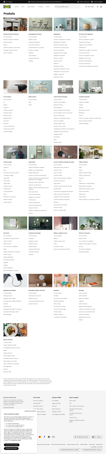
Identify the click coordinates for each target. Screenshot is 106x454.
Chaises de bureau (7, 42)
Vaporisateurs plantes (84, 251)
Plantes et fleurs (7, 243)
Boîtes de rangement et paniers (86, 39)
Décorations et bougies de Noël (11, 238)
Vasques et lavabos (33, 208)
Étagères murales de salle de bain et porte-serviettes (39, 188)
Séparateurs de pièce (59, 66)
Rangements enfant (58, 77)
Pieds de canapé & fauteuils (85, 121)
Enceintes (5, 303)
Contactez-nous (73, 417)
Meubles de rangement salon (60, 45)
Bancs (80, 180)
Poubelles (56, 295)
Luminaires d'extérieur (34, 58)
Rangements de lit (7, 118)
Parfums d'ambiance (8, 268)
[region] (19, 431)
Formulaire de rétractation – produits (76, 409)
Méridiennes (82, 113)
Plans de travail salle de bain (35, 205)
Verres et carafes (58, 172)
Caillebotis (31, 53)
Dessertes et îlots (58, 61)
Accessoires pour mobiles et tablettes (12, 301)
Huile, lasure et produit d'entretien (87, 311)
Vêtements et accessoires (9, 196)
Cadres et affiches (7, 241)
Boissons (5, 369)
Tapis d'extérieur (32, 55)
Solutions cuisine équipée (60, 102)
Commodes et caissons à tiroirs (61, 47)
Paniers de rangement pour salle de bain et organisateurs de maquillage (39, 178)
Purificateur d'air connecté (35, 295)
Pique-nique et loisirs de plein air (61, 167)
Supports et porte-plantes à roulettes (88, 243)
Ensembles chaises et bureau (10, 50)
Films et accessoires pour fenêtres (62, 249)
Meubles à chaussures (59, 74)
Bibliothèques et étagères (60, 42)
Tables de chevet (7, 115)
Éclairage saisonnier (33, 241)
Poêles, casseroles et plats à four (61, 194)
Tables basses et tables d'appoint (87, 183)
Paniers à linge (57, 303)
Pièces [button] (23, 6)
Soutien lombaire (7, 202)
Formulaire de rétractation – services (76, 413)
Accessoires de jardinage (84, 249)
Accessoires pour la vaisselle (60, 204)
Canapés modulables (84, 123)
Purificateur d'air (7, 306)
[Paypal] (44, 437)
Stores (55, 243)
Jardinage (31, 61)
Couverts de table (58, 175)
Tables (80, 167)
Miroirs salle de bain (33, 191)
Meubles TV (56, 63)
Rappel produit (99, 444)
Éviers (55, 139)
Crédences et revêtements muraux (62, 118)
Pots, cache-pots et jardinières (10, 246)
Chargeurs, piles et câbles (9, 298)
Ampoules (31, 254)
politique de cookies (16, 440)
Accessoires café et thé (59, 180)
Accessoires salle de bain (84, 63)
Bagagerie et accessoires (85, 58)
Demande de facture (38, 406)
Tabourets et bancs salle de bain (36, 182)
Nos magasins (55, 400)
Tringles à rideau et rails (59, 241)
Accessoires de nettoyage (60, 309)
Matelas (5, 105)
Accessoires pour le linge (59, 306)
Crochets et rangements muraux (86, 55)
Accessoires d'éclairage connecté (11, 311)
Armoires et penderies (59, 50)
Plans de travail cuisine (59, 115)
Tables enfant (82, 194)
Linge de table (6, 183)
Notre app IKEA (36, 403)
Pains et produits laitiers (9, 355)
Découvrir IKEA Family (8, 407)
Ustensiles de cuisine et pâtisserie (62, 196)
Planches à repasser (58, 314)
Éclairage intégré (32, 246)
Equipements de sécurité (84, 317)
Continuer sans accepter (30, 411)
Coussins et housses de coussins (11, 172)
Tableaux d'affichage (8, 257)
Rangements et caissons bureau (61, 71)
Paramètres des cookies (11, 448)
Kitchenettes (57, 137)
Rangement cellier (58, 134)
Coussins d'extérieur (8, 191)
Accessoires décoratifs (8, 259)
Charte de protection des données (58, 444)
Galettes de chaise (7, 199)
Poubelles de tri (82, 47)
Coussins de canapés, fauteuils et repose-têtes (90, 118)
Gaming (5, 45)
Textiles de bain (7, 188)
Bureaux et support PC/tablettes (11, 39)
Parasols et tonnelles (34, 50)
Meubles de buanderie (59, 301)
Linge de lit (6, 107)
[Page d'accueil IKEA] (7, 6)
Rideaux (55, 238)
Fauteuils (81, 107)
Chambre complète (7, 131)
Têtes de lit (6, 121)
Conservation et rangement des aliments (88, 66)
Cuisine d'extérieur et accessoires (36, 47)
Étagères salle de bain (34, 172)
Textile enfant (6, 180)
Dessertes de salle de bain (35, 185)
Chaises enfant (82, 196)
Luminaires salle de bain (34, 202)
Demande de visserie (38, 409)
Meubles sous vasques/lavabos (36, 170)
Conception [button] (40, 6)
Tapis (4, 170)
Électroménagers (58, 107)
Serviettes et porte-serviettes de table (63, 186)
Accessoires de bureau (84, 53)
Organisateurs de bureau (84, 42)
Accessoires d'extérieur (34, 45)
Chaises (80, 170)
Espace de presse (56, 409)
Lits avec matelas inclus (9, 126)
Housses (81, 115)
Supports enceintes (33, 303)
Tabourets (81, 178)
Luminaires (31, 238)
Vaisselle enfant (57, 188)
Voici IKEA (54, 406)
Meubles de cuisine (58, 105)
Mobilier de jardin (33, 39)
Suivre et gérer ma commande (76, 406)
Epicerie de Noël (7, 371)
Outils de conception (38, 400)
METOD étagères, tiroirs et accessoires (63, 113)
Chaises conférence (8, 53)
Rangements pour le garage (60, 53)
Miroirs (5, 249)
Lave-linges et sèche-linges (60, 317)
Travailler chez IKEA (56, 411)
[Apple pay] (53, 437)
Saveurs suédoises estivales (10, 345)
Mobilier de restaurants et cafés (86, 188)
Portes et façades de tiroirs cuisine (62, 110)
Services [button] (48, 6)
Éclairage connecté (33, 243)
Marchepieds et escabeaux (85, 186)
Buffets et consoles (58, 58)
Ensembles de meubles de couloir (61, 69)
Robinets (81, 319)
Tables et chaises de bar (84, 175)
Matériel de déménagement (85, 61)
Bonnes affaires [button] (31, 6)
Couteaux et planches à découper (62, 199)
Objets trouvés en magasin (39, 414)
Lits (4, 102)
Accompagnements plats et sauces (11, 347)
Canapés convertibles (84, 102)
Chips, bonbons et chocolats (10, 361)
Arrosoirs (81, 246)
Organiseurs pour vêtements (85, 45)
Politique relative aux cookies (73, 444)
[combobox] (67, 6)
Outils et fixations (83, 303)
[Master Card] (40, 437)
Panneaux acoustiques (84, 314)
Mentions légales (84, 444)
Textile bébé (6, 178)
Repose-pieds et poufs (84, 110)
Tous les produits (7, 37)
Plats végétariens (7, 366)
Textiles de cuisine (7, 186)
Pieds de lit (6, 123)
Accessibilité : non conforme (97, 447)
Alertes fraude (92, 444)
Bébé (30, 102)
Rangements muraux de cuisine (61, 131)
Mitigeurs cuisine (58, 142)
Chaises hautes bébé (84, 191)
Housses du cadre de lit (8, 129)
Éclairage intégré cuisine (59, 123)
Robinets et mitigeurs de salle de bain (37, 210)
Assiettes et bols (58, 170)
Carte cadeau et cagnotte (39, 411)
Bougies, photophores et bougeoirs (11, 251)
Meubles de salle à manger (85, 172)
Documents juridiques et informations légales (40, 444)
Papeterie (5, 262)
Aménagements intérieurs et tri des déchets (64, 129)
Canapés (81, 105)
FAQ (70, 403)
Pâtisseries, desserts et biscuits (10, 358)
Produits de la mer (7, 353)
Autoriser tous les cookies (12, 444)
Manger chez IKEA (56, 403)
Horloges (5, 265)
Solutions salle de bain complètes (36, 167)
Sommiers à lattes (7, 113)
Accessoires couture (58, 246)
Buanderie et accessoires (34, 197)
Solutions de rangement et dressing (62, 39)
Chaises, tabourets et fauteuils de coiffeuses (89, 199)
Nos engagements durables (58, 414)
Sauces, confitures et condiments (11, 363)
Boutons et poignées (59, 121)
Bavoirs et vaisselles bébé (60, 210)
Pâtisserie (56, 202)
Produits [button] (17, 6)
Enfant (30, 105)
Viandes (5, 350)
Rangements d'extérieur (34, 42)
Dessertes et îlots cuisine (60, 126)
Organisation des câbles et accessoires (88, 50)
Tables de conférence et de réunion (11, 47)
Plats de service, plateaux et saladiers (62, 178)
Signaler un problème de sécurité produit (77, 421)
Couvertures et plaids (8, 175)
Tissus (4, 194)
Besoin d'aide (72, 400)
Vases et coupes (7, 254)
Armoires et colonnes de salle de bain (37, 175)
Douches (31, 213)
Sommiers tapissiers (8, 110)
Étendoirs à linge (58, 311)
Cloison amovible (83, 295)
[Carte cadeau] (49, 437)
